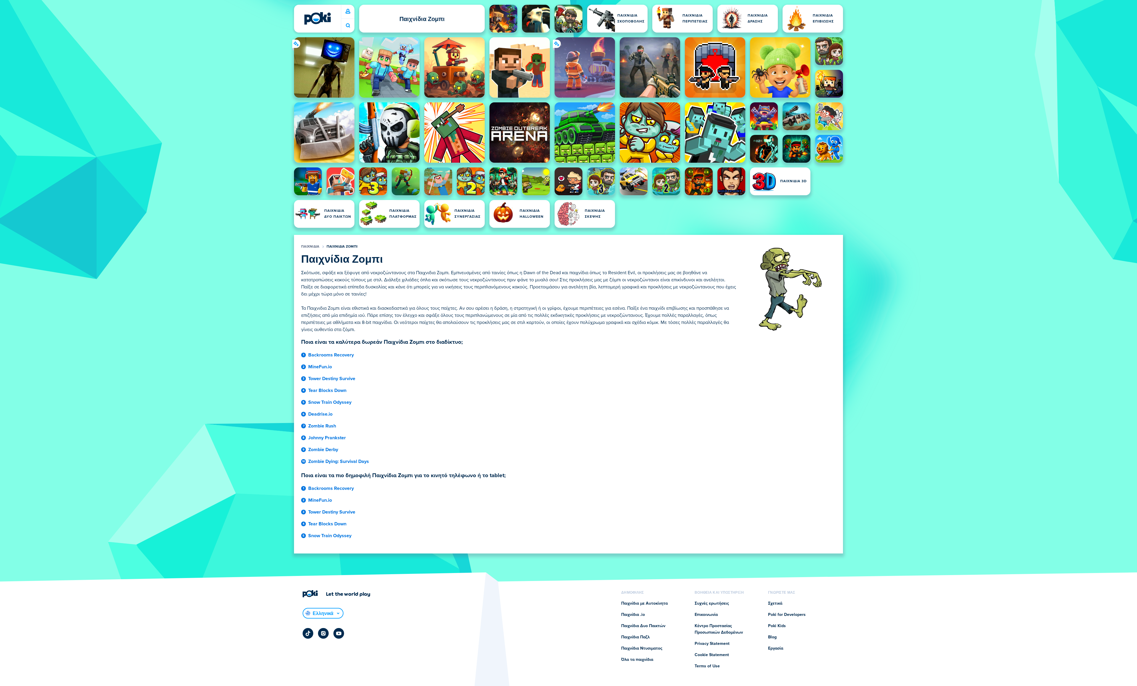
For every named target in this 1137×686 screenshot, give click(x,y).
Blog (772, 637)
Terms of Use (707, 666)
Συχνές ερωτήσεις (712, 603)
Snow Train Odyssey (329, 402)
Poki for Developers (787, 615)
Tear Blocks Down (327, 390)
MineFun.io (320, 366)
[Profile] (347, 11)
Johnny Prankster (327, 437)
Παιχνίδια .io (633, 615)
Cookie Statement (712, 655)
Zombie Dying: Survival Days (338, 461)
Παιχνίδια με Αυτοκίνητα (644, 603)
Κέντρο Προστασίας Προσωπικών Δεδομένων (719, 629)
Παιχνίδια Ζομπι (342, 246)
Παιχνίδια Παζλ (635, 637)
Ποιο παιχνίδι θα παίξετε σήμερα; (347, 26)
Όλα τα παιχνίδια (637, 660)
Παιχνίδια (310, 246)
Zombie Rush (322, 426)
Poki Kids (777, 626)
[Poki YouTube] (338, 633)
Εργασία (775, 648)
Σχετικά (775, 603)
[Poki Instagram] (323, 633)
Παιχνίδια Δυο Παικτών (643, 626)
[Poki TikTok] (308, 633)
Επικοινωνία (706, 615)
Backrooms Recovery (331, 355)
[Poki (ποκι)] (317, 18)
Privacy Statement (712, 644)
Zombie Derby (323, 449)
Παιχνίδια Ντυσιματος (641, 648)
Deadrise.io (320, 414)
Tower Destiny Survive (331, 378)
